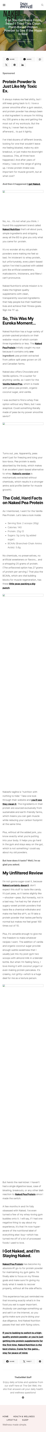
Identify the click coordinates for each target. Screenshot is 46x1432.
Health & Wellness (24, 1416)
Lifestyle (12, 1420)
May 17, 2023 (16, 39)
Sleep (25, 1420)
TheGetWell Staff (24, 41)
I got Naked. (34, 184)
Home (6, 1416)
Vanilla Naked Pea (12, 384)
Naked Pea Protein (25, 1194)
